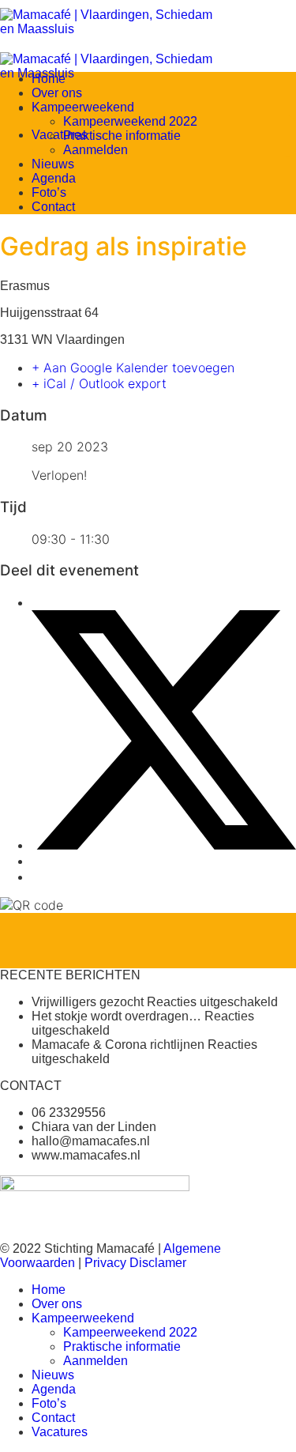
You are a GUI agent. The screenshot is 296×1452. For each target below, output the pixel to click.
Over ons (57, 93)
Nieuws (53, 164)
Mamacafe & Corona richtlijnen (118, 1044)
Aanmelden (95, 150)
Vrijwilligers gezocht (88, 1002)
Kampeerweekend (83, 107)
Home (49, 78)
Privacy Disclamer (135, 1262)
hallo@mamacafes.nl (91, 1141)
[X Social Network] (164, 845)
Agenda (54, 178)
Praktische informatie (122, 135)
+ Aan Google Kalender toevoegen (133, 367)
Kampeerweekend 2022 (130, 121)
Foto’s (49, 192)
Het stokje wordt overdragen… (116, 1016)
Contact (53, 206)
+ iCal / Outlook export (99, 383)
